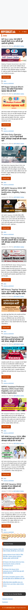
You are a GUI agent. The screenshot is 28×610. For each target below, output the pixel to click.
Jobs (4, 81)
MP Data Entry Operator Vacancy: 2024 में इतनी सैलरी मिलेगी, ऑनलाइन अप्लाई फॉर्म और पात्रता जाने (13, 137)
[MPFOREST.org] (8, 32)
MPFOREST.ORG (10, 607)
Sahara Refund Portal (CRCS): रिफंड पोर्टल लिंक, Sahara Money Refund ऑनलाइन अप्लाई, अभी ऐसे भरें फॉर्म (13, 556)
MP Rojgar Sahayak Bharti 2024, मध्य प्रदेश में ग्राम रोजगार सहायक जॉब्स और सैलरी (12, 89)
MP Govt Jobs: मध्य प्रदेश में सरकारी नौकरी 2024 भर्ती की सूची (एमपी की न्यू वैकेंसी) (12, 41)
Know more (6, 77)
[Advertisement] (14, 15)
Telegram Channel (7, 599)
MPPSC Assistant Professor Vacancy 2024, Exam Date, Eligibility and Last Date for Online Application (12, 390)
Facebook (5, 602)
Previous (5, 535)
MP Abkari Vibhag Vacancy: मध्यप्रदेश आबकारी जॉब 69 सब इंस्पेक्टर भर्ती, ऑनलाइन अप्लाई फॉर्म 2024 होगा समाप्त (14, 241)
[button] (19, 32)
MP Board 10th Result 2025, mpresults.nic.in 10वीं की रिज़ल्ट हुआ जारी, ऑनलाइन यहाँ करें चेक (13, 571)
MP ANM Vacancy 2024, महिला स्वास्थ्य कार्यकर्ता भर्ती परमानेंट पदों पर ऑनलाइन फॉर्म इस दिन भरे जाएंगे (13, 438)
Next (4, 537)
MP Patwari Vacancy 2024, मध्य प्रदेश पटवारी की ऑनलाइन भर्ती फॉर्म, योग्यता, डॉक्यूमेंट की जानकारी (12, 339)
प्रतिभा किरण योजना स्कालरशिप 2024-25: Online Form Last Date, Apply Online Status (13, 584)
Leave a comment (8, 83)
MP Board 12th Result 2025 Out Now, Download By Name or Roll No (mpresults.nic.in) (13, 563)
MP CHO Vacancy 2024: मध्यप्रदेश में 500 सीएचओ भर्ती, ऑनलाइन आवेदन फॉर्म (11, 486)
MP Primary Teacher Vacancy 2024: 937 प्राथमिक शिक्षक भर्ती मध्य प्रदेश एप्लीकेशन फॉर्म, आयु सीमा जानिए (13, 291)
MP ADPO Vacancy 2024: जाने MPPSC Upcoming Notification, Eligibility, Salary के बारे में (13, 191)
